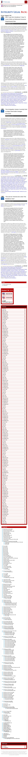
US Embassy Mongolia (7, 674)
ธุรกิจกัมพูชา (5, 723)
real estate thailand (23, 181)
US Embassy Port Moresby (9, 682)
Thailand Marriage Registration (8, 606)
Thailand (8, 102)
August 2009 (4, 515)
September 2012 (5, 472)
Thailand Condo (13, 186)
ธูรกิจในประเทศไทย (6, 728)
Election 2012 (5, 555)
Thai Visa (17, 101)
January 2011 (4, 490)
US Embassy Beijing (8, 647)
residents (22, 99)
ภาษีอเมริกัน (5, 733)
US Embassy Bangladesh (7, 628)
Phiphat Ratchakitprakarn (22, 271)
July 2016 (4, 423)
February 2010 (5, 506)
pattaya (2, 180)
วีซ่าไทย (4, 735)
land (25, 178)
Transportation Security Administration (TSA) (13, 542)
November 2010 (5, 493)
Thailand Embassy (6, 602)
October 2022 (5, 316)
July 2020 (4, 356)
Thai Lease (15, 184)
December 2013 (5, 460)
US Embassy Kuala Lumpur (10, 670)
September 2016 (5, 420)
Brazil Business (6, 536)
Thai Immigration (11, 101)
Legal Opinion (5, 579)
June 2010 (4, 500)
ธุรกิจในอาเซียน (5, 727)
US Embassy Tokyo (6, 694)
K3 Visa (4, 573)
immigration (4, 96)
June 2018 (4, 392)
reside (7, 99)
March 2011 (4, 487)
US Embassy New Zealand (8, 677)
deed (11, 178)
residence (11, 99)
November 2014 (5, 447)
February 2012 (5, 475)
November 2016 (5, 417)
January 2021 (4, 347)
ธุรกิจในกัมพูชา (5, 724)
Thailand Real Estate (12, 187)
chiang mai (12, 176)
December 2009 (5, 509)
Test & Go (22, 273)
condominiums (3, 178)
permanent (12, 98)
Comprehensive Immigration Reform (9, 539)
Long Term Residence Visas (17, 145)
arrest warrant (5, 532)
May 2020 (3, 359)
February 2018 (5, 398)
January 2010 (4, 508)
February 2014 (5, 457)
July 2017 (4, 405)
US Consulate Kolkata (9, 658)
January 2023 (4, 313)
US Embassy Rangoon (9, 633)
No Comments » (13, 105)
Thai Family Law (6, 595)
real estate (17, 181)
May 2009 (3, 520)
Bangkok (4, 176)
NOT (15, 29)
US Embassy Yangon (8, 634)
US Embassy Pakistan (7, 678)
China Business (6, 538)
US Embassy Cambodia (7, 636)
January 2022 (4, 329)
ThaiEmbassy (3, 102)
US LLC (6, 615)
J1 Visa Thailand (6, 566)
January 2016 (4, 432)
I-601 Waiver (5, 561)
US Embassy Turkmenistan (8, 695)
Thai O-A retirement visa (16, 124)
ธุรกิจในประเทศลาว (6, 726)
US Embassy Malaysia (7, 669)
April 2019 (4, 377)
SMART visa (3, 260)
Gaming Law (5, 559)
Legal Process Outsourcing (8, 580)
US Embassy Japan (6, 666)
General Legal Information (8, 560)
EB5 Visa (4, 552)
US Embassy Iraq (6, 665)
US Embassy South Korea (7, 692)
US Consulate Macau (8, 643)
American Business (6, 530)
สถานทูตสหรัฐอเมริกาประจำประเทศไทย (11, 738)
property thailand (12, 181)
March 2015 (4, 444)
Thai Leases (20, 184)
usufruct (25, 189)
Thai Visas (21, 101)
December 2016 (5, 416)
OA (5, 98)
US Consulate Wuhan (9, 646)
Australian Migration (7, 535)
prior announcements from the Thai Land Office (9, 171)
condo (16, 176)
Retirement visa (17, 100)
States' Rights (7, 619)
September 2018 (5, 387)
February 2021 (5, 346)
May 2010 (3, 502)
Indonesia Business (6, 563)
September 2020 (5, 353)
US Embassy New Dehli (9, 660)
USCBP (6, 543)
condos (8, 178)
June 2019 (4, 374)
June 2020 (4, 358)
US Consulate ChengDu (9, 640)
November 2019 (5, 368)
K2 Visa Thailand (8, 571)
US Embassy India (6, 655)
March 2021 (4, 344)
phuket (2, 181)
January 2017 (4, 414)
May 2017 (3, 408)
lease (8, 179)
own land (23, 179)
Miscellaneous (5, 585)
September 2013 (5, 465)
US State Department (7, 701)
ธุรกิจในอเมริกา (7, 731)
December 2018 (5, 383)
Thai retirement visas (21, 123)
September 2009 (5, 514)
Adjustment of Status (7, 529)
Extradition (7, 713)
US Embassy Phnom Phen (9, 637)
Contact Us (5, 285)
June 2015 (4, 442)
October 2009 (5, 512)
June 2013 (4, 469)
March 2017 (4, 411)
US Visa (4, 705)
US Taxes (5, 703)
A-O (25, 95)
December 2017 (5, 399)
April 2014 (4, 456)
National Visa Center (7, 587)
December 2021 (5, 331)
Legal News (5, 576)
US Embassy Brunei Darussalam (9, 630)
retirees (7, 100)
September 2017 (5, 404)
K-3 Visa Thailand (6, 567)
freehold (17, 178)
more (25, 175)
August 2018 (4, 389)
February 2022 (5, 328)
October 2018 (5, 386)
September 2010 (5, 496)
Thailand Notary (6, 607)
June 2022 (4, 322)
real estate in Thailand (5, 170)
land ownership (4, 179)
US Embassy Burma (6, 631)
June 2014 (4, 453)
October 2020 (5, 352)
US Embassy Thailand (9, 707)
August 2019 (4, 371)
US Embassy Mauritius (7, 673)
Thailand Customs (6, 601)
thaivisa (4, 104)
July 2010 (4, 499)
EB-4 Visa (5, 551)
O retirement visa (20, 96)
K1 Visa (4, 568)
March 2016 (4, 429)
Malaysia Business (6, 584)
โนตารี (4, 736)
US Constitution (6, 618)
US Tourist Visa (6, 704)
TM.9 (7, 104)
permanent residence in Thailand (7, 31)
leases (10, 179)
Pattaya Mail (22, 65)
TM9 (9, 104)
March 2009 (4, 523)
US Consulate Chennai (9, 656)
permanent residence (18, 98)
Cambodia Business (6, 537)
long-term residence (10, 96)
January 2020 (4, 365)
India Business (6, 562)
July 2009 (4, 517)
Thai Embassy (5, 101)
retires (21, 100)
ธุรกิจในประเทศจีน (6, 725)
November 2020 (5, 350)
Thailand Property (4, 187)
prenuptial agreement (7, 591)
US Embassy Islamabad (9, 679)
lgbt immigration (6, 581)
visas (14, 104)
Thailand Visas (13, 189)
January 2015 (4, 445)
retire (25, 99)
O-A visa (3, 98)
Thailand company (6, 597)
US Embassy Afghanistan (7, 623)
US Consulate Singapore (9, 690)
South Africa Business (7, 593)
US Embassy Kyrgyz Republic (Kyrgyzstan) (11, 667)
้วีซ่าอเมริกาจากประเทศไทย (7, 737)
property (6, 181)
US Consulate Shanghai (9, 644)
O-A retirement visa (6, 65)
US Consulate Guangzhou (9, 641)
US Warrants (5, 712)
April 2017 (4, 410)
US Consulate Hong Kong (9, 642)
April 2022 (4, 325)
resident (18, 99)
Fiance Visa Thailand (7, 557)
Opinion (4, 590)
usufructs (2, 190)
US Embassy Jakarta (8, 663)
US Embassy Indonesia (7, 662)
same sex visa (7, 582)
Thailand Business (6, 596)
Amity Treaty (7, 598)
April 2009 (4, 521)
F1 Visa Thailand (6, 556)
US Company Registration (9, 614)
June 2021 (4, 340)
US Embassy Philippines (7, 684)
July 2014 (4, 451)
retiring (24, 100)
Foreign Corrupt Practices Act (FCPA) (10, 558)
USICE (6, 544)
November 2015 (5, 435)
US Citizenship (6, 617)
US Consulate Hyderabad (9, 657)
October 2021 (5, 334)
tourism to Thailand (17, 204)
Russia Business (6, 592)
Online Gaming (6, 589)
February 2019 (5, 380)
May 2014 (3, 454)
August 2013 (4, 466)
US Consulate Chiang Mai (11, 708)
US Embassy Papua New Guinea (9, 681)
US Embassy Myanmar (9, 632)
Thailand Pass (8, 122)
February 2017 (5, 413)
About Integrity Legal (7, 284)
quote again (14, 232)
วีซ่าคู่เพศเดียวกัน (6, 734)
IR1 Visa (4, 564)
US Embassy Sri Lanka (7, 693)
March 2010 (4, 505)
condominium (20, 176)
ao (1, 96)
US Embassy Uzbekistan (7, 696)
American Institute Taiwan (8, 531)
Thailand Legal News (8, 577)
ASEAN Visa (5, 534)
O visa (24, 96)
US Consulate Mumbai (9, 659)
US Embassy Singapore (7, 689)
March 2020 (4, 362)
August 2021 (4, 337)
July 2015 (4, 441)
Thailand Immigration (14, 102)
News (4, 588)
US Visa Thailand (6, 711)
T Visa (4, 594)
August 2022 (4, 319)
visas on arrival (14, 86)
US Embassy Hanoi (8, 699)
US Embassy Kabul (8, 624)
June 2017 (4, 407)
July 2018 (4, 390)
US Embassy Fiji (6, 649)
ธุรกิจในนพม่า (7, 720)
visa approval (4, 264)
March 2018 (4, 396)
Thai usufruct (13, 185)
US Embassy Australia (7, 626)
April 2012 (4, 474)
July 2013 (4, 468)
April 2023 (4, 310)
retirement (11, 100)
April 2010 (4, 503)
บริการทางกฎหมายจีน (6, 729)
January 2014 (4, 459)
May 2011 (3, 484)
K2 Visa (6, 569)
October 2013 (5, 463)
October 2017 (5, 402)
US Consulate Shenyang (9, 645)
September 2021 (5, 335)
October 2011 (5, 478)
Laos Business (6, 575)
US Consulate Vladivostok (9, 687)
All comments (5, 747)
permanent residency (20, 180)
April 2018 (4, 395)
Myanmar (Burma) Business (8, 586)
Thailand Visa (20, 102)
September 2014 (5, 448)
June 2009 (4, 518)
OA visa (8, 98)
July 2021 (4, 338)
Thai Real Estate (7, 185)
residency (15, 99)
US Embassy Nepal (6, 675)
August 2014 (4, 450)
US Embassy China (6, 639)
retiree (5, 100)
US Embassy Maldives (7, 672)
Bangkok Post (8, 32)
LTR (15, 96)
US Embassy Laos (6, 668)
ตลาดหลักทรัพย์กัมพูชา (7, 722)
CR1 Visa (4, 540)
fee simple (14, 178)
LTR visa (16, 172)
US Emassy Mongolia (7, 622)
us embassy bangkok (7, 627)
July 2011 (4, 481)
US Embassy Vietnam (7, 697)
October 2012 (5, 471)
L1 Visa (4, 574)
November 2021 (5, 332)
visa (11, 104)
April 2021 (4, 343)
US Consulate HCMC (7, 621)
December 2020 (5, 349)
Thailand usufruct (19, 187)
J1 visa (4, 565)
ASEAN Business (6, 533)
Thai (2, 101)
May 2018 (3, 393)
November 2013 (5, 462)
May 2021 (3, 341)
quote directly (17, 150)
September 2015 (5, 438)
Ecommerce (5, 553)
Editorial (4, 554)
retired (2, 100)
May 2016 (3, 426)
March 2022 (4, 326)
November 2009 (5, 511)
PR (5, 99)
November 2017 (5, 401)
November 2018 (5, 384)
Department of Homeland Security (9, 541)
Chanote (8, 176)
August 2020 (4, 355)
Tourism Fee (7, 139)
